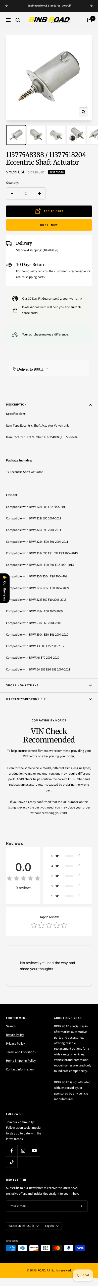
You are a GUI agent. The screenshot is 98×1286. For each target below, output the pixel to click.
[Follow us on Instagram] (23, 1150)
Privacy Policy (15, 1043)
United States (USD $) (21, 1226)
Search (11, 1026)
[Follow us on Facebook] (11, 1150)
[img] (23, 879)
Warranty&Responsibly (26, 699)
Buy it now (49, 225)
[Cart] (89, 20)
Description (16, 404)
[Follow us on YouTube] (34, 1150)
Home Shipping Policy (21, 1060)
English (49, 1226)
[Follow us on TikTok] (11, 1162)
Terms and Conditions (20, 1052)
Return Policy (15, 1035)
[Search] (18, 20)
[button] (67, 855)
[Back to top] (84, 1253)
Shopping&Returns (22, 685)
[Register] (81, 1206)
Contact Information (20, 1069)
